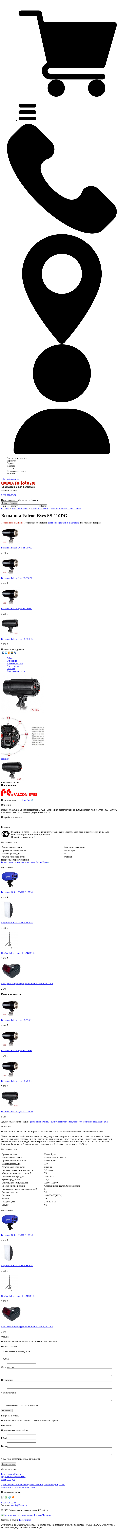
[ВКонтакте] (3, 653)
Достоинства (7, 1367)
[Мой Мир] (12, 653)
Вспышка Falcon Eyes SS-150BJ (16, 547)
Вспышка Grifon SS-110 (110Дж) (17, 892)
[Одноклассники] (9, 653)
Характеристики (15, 663)
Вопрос (4, 1446)
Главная (5, 508)
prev (3, 759)
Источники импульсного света (66, 508)
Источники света (39, 508)
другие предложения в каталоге (63, 522)
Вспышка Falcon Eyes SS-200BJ (16, 608)
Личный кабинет (10, 479)
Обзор (10, 658)
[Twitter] (6, 653)
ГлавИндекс (25, 1520)
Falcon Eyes (26, 800)
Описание (12, 661)
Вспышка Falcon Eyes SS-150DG (17, 639)
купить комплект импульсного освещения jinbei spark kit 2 (79, 1121)
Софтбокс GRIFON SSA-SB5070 (17, 922)
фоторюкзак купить (39, 1121)
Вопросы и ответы (16, 671)
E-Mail (5, 1359)
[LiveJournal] (15, 653)
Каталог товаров (20, 508)
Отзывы (11, 668)
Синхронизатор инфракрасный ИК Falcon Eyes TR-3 (27, 983)
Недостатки (7, 1380)
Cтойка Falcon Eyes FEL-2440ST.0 (18, 953)
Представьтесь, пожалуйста (15, 1351)
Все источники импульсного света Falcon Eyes (24, 862)
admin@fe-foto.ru (19, 1505)
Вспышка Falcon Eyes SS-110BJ (16, 578)
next (7, 759)
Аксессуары (13, 666)
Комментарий (8, 1392)
